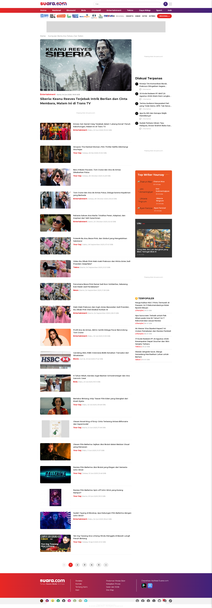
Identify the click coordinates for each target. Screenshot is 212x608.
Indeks (171, 10)
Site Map (110, 590)
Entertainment (114, 10)
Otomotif (96, 10)
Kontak (78, 584)
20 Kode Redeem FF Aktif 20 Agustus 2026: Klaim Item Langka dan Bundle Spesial (154, 96)
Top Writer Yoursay (151, 174)
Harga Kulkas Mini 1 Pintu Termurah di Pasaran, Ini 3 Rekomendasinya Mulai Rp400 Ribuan (152, 305)
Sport (159, 10)
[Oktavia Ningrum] (146, 201)
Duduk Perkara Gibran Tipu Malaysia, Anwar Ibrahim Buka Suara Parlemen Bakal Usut (155, 125)
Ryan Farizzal (160, 208)
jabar (137, 16)
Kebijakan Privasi (113, 584)
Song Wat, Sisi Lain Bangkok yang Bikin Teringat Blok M (152, 250)
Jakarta (129, 16)
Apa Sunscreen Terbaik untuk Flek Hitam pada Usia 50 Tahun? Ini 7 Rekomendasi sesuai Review (150, 318)
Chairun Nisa (159, 181)
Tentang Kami (81, 587)
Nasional (56, 10)
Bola (83, 10)
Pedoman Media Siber (115, 581)
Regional (163, 16)
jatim (144, 16)
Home (43, 10)
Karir (77, 590)
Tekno (130, 10)
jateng (152, 16)
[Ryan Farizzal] (145, 209)
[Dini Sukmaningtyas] (146, 191)
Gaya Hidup (145, 10)
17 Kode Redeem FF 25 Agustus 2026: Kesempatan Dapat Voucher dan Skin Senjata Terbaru (152, 341)
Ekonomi (71, 10)
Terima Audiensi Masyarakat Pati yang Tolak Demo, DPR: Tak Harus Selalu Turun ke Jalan (154, 106)
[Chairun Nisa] (145, 183)
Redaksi (78, 581)
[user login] (165, 4)
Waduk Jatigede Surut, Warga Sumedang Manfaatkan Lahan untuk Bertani (152, 354)
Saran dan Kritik (112, 587)
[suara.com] (53, 4)
